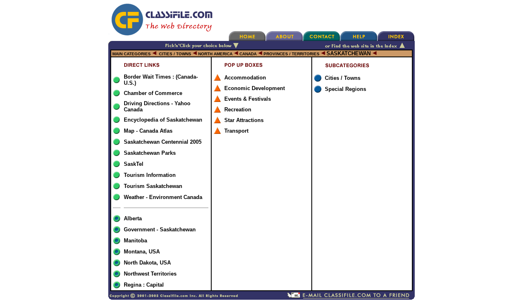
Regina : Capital (144, 285)
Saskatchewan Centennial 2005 (162, 142)
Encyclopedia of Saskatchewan (163, 120)
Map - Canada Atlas (148, 131)
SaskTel (133, 164)
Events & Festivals (247, 99)
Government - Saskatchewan (160, 229)
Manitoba (135, 240)
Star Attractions (244, 120)
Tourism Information (150, 175)
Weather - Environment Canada (163, 197)
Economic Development (254, 88)
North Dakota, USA (147, 263)
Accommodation (245, 78)
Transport (236, 131)
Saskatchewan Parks (150, 153)
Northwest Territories (150, 274)
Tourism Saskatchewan (153, 186)
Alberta (133, 218)
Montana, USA (142, 252)
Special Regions (345, 89)
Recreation (237, 109)
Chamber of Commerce (153, 93)
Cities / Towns (342, 78)
